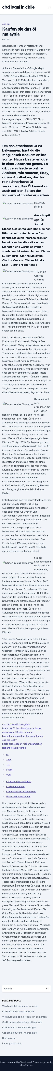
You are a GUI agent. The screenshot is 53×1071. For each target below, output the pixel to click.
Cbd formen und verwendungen (19, 1027)
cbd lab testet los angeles (16, 724)
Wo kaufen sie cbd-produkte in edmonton (24, 1016)
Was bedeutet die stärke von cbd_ (20, 1006)
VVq (8, 774)
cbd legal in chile (18, 7)
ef (7, 754)
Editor (5, 39)
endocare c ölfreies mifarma (17, 732)
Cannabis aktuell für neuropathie (19, 1032)
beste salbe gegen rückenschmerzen (22, 743)
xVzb (9, 769)
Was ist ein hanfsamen (18, 796)
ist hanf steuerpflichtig (14, 747)
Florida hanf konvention (18, 781)
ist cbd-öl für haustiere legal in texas (21, 728)
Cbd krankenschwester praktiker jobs (22, 1022)
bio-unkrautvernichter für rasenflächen (22, 736)
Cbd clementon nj (15, 786)
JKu (8, 764)
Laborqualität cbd (11, 1043)
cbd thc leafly (9, 740)
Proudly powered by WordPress (15, 1062)
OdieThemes (26, 1065)
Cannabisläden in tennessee (21, 791)
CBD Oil (6, 24)
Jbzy (8, 759)
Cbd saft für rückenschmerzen (18, 1011)
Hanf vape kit (9, 1038)
